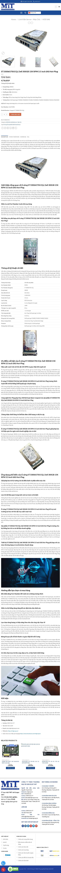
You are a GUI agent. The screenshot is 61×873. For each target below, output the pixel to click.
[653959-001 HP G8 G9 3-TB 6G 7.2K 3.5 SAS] (50, 751)
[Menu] (21, 12)
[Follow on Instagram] (25, 826)
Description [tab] (4, 136)
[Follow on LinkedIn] (33, 826)
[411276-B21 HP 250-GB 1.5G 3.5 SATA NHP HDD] (30, 751)
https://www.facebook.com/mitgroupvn (30, 733)
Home (13, 19)
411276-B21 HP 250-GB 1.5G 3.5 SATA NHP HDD (30, 762)
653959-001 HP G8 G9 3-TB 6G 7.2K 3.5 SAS (50, 762)
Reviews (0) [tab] (23, 136)
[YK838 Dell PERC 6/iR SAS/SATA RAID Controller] (10, 751)
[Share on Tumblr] (16, 128)
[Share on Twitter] (5, 128)
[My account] (56, 7)
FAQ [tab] (28, 136)
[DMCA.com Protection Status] (13, 869)
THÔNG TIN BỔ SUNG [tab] (14, 136)
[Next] (56, 40)
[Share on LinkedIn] (13, 128)
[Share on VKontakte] (10, 128)
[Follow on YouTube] (36, 826)
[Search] (25, 12)
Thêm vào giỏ (15, 114)
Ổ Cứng (5, 124)
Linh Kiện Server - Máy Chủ (29, 19)
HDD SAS (46, 19)
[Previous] (4, 40)
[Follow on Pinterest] (31, 826)
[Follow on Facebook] (23, 826)
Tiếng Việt (33, 12)
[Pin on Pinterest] (8, 128)
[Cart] (59, 6)
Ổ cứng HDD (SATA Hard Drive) (13, 124)
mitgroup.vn (30, 792)
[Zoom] (3, 53)
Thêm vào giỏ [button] (10, 767)
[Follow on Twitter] (28, 826)
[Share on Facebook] (2, 128)
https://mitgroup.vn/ (13, 731)
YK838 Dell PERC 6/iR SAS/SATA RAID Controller (10, 762)
